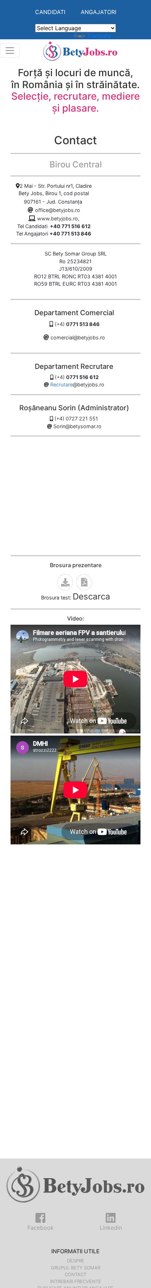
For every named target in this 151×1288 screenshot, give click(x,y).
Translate (99, 35)
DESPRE (75, 1260)
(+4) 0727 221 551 (76, 418)
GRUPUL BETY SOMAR (75, 1267)
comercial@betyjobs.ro (78, 337)
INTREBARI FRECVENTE (75, 1281)
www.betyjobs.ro (57, 218)
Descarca (91, 596)
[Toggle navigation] (10, 51)
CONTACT (75, 1274)
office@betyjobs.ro (57, 210)
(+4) (64, 324)
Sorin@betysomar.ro (77, 426)
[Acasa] (80, 50)
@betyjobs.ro (88, 384)
